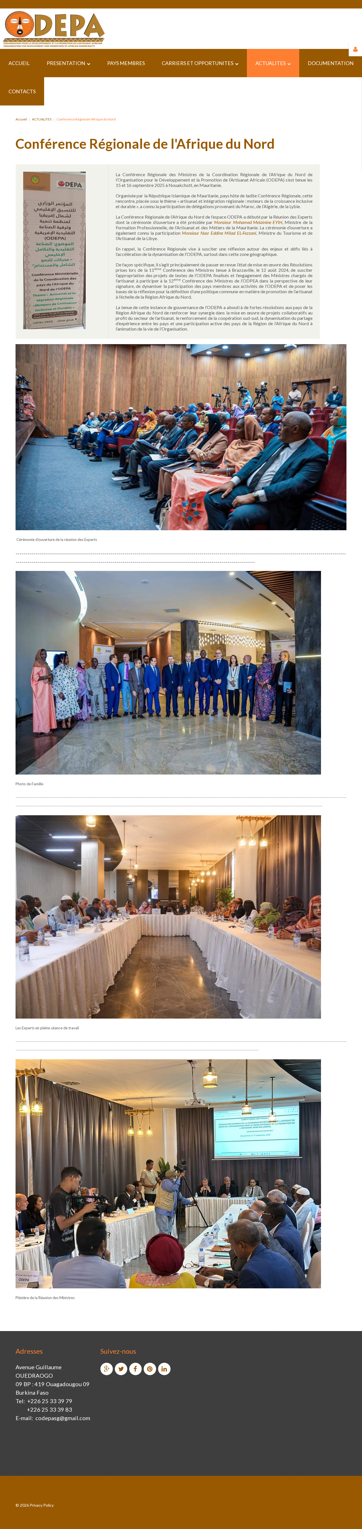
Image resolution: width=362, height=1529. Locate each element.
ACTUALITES (41, 119)
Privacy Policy (42, 1505)
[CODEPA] (53, 28)
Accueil (21, 119)
